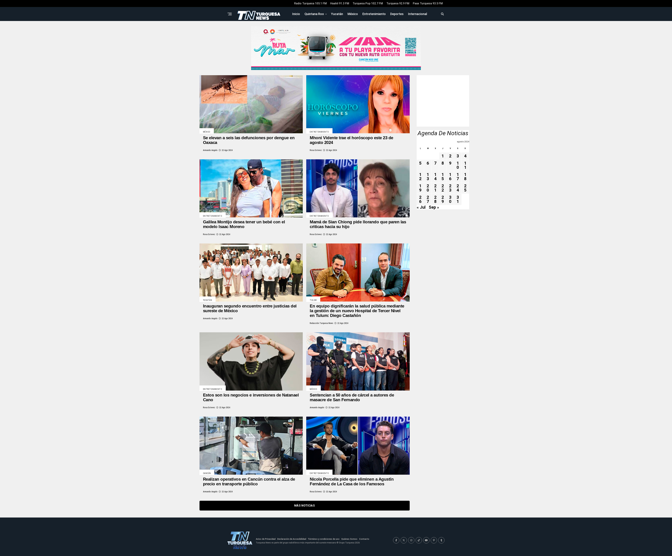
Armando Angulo (210, 150)
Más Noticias (304, 505)
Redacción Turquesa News (321, 323)
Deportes (397, 14)
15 (443, 176)
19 (420, 188)
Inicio (296, 14)
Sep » (434, 207)
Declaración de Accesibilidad (291, 539)
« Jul (421, 207)
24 (458, 188)
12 (420, 176)
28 (435, 199)
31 (458, 199)
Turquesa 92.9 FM (397, 3)
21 (435, 188)
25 (465, 188)
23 (450, 188)
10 (458, 165)
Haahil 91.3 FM (339, 3)
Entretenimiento (374, 14)
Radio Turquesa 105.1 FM (310, 3)
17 (458, 176)
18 (465, 176)
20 (428, 188)
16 (450, 176)
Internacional (417, 14)
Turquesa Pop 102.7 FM (368, 3)
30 (450, 199)
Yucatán (337, 14)
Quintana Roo (314, 14)
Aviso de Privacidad (265, 539)
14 (435, 176)
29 (443, 199)
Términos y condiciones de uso (324, 539)
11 (465, 165)
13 (428, 176)
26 (420, 199)
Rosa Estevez (316, 150)
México (353, 14)
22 (443, 188)
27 (428, 199)
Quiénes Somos (349, 539)
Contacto (364, 539)
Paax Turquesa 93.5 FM (428, 3)
